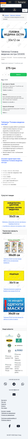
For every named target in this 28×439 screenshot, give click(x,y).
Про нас (3, 402)
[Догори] (25, 436)
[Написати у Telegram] (14, 384)
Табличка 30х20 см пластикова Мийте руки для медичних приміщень (12, 260)
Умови (4, 112)
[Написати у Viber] (5, 384)
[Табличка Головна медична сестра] (14, 35)
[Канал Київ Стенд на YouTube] (18, 426)
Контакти (4, 400)
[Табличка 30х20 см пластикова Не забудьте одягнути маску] (14, 306)
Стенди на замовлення (7, 415)
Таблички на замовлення (8, 413)
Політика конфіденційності (9, 418)
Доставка (4, 408)
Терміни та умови (7, 90)
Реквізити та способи (8, 102)
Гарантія (3, 404)
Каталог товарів (6, 411)
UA (24, 10)
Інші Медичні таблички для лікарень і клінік (14, 226)
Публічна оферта (6, 420)
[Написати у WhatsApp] (22, 384)
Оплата (3, 406)
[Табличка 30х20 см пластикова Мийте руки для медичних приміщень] (14, 247)
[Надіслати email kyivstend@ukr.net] (14, 394)
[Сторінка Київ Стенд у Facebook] (9, 426)
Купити (18, 74)
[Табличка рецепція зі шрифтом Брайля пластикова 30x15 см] (14, 277)
